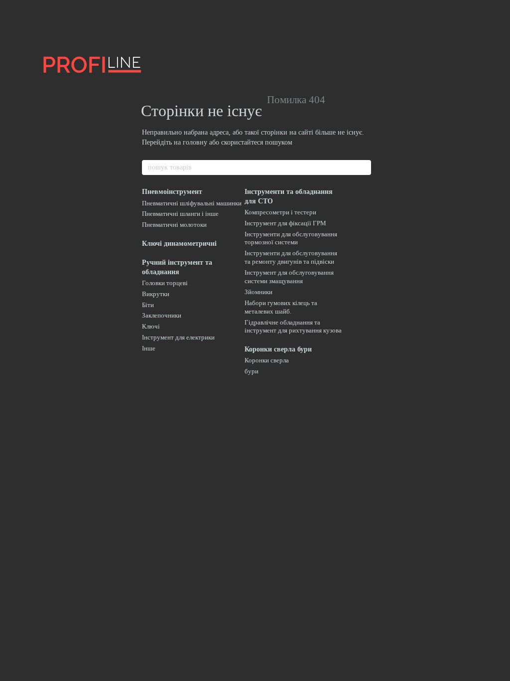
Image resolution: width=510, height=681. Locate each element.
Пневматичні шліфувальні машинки (192, 203)
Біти (148, 305)
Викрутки (155, 294)
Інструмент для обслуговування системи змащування (289, 277)
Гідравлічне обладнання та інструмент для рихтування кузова (293, 327)
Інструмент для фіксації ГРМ (285, 223)
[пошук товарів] (363, 167)
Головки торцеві (165, 283)
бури (251, 371)
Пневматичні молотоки (174, 224)
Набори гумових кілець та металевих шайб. (281, 307)
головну (195, 142)
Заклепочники (161, 315)
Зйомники (258, 292)
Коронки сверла (267, 360)
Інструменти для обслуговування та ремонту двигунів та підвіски (291, 257)
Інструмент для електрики (178, 337)
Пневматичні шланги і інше (180, 213)
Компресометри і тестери (280, 212)
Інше (148, 348)
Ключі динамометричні (179, 243)
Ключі (151, 326)
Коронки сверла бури (278, 349)
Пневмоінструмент (172, 191)
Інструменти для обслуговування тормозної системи (291, 238)
